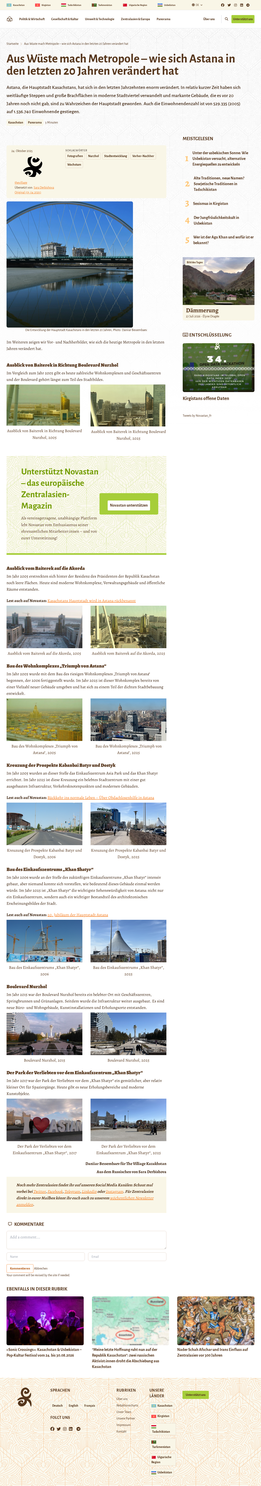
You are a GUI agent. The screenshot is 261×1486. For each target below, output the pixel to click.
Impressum (123, 1425)
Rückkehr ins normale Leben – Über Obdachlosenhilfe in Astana (101, 797)
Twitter (39, 1191)
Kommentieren (20, 1268)
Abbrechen (41, 1268)
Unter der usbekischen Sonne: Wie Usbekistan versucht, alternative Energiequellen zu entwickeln (220, 158)
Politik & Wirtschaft (32, 19)
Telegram (72, 1191)
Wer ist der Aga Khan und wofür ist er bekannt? (223, 240)
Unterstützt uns (243, 19)
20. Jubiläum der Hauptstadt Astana (78, 915)
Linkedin (89, 1191)
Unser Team (123, 1412)
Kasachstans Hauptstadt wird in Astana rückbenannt (92, 600)
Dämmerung (202, 310)
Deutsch (57, 1405)
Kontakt (121, 1431)
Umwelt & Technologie (99, 19)
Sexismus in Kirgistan (210, 204)
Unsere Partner (125, 1418)
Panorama (163, 19)
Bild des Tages (195, 262)
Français (89, 1405)
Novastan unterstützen (129, 505)
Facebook (55, 1191)
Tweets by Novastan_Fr (197, 415)
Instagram (114, 1191)
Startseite (13, 43)
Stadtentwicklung (115, 156)
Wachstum (74, 164)
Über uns (209, 19)
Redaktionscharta (127, 1405)
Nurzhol (93, 156)
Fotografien (75, 156)
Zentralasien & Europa (135, 19)
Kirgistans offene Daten (206, 398)
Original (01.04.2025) (28, 192)
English (73, 1405)
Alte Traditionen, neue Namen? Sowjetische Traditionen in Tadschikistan (219, 184)
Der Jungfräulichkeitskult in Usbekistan (216, 220)
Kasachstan (15, 122)
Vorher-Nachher (143, 156)
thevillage (21, 182)
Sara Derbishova (44, 187)
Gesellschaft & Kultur (65, 19)
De (197, 5)
